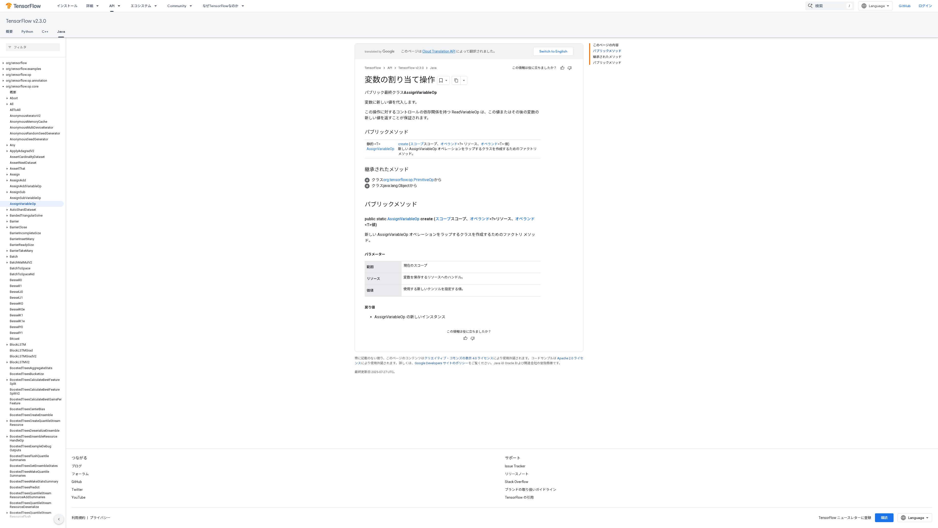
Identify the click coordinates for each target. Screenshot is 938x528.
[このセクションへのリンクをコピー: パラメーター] (390, 254)
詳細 (89, 6)
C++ (45, 31)
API (112, 6)
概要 (9, 31)
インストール (67, 6)
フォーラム (80, 474)
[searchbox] (33, 47)
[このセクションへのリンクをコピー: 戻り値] (380, 307)
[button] (32, 63)
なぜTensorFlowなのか (220, 6)
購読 (884, 518)
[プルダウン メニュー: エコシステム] (157, 6)
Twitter (77, 490)
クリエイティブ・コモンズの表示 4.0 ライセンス (458, 358)
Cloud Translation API (438, 51)
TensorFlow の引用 (519, 497)
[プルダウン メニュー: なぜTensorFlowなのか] (244, 6)
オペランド (449, 144)
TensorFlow (373, 68)
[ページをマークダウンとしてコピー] (456, 80)
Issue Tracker (515, 466)
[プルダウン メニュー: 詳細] (99, 6)
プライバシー (100, 518)
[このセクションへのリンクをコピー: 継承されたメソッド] (413, 170)
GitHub (905, 6)
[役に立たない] (569, 68)
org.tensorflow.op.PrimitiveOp (408, 179)
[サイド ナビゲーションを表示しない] (59, 519)
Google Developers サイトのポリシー (441, 363)
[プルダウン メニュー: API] (120, 6)
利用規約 (78, 518)
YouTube (78, 497)
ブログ (77, 466)
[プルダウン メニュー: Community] (192, 6)
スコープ (417, 144)
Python (27, 31)
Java (61, 31)
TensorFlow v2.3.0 (26, 21)
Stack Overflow (516, 482)
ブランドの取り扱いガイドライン (530, 490)
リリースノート (517, 474)
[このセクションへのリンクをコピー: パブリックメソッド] (413, 132)
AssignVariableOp (380, 149)
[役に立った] (562, 68)
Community (176, 6)
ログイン (925, 6)
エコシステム (141, 6)
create (403, 144)
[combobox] (829, 5)
